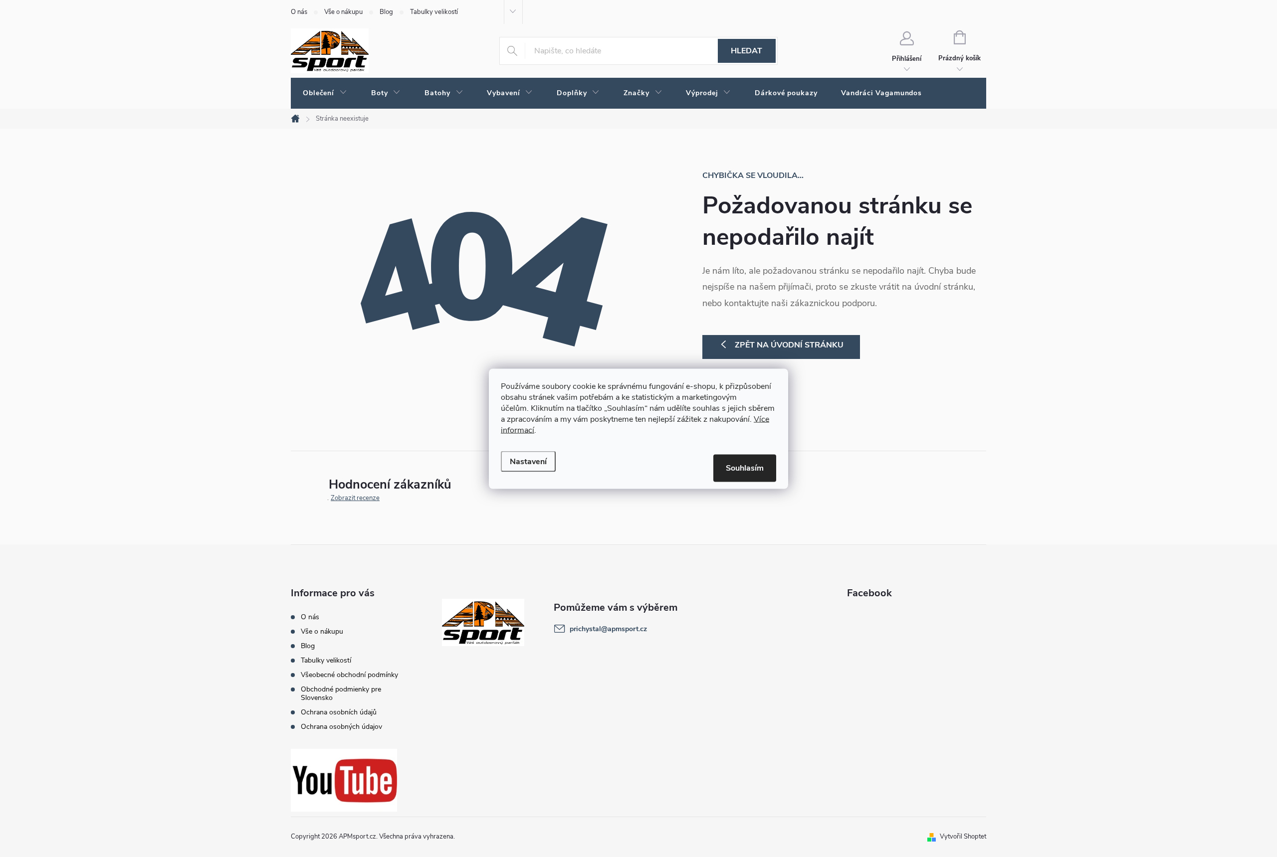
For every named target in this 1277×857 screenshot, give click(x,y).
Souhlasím (745, 467)
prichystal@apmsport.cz (608, 629)
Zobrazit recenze (355, 498)
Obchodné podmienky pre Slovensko (341, 693)
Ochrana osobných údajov (341, 726)
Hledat (746, 50)
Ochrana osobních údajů (339, 712)
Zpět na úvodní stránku (789, 345)
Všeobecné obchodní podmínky (349, 675)
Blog (386, 11)
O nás (299, 11)
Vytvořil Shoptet (963, 836)
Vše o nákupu (343, 11)
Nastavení (528, 461)
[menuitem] (325, 93)
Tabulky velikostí (434, 11)
